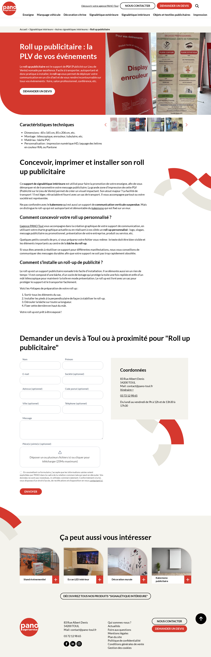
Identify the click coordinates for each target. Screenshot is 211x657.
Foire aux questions (119, 629)
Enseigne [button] (28, 14)
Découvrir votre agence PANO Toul (99, 5)
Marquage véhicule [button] (49, 14)
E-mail (26, 374)
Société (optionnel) (74, 374)
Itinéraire (126, 389)
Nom (25, 359)
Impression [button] (200, 14)
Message (27, 418)
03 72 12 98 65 (128, 395)
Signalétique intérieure (41, 29)
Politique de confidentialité (124, 640)
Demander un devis (174, 5)
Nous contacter (137, 5)
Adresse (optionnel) (32, 388)
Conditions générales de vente (126, 644)
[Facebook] (66, 644)
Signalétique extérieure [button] (103, 14)
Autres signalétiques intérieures (71, 29)
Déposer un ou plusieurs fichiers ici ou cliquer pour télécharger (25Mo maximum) (60, 459)
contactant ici (96, 480)
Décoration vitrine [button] (75, 14)
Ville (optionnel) (31, 403)
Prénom (69, 359)
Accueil (23, 29)
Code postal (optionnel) (77, 388)
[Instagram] (79, 644)
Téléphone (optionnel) (76, 403)
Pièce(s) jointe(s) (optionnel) (37, 443)
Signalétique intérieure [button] (136, 14)
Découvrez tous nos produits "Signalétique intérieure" (105, 596)
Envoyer (30, 491)
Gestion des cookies (120, 647)
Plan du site (115, 637)
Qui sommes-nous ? (119, 622)
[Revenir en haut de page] (201, 618)
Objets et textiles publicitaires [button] (171, 14)
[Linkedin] (73, 644)
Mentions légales (118, 633)
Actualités (114, 626)
